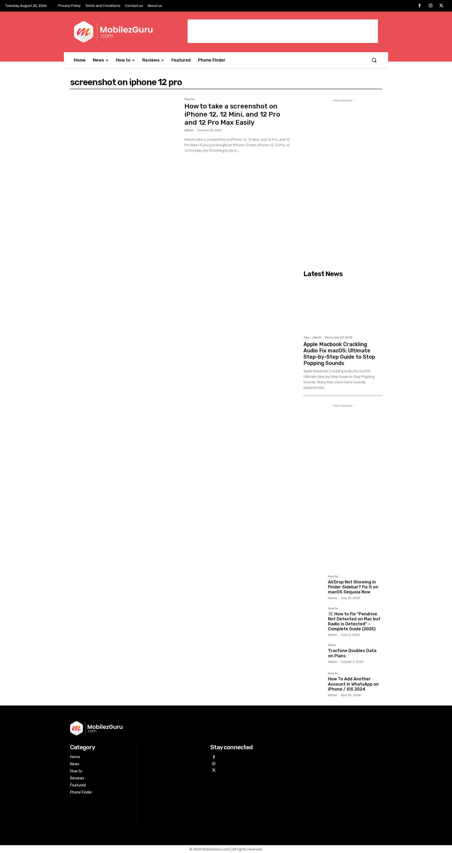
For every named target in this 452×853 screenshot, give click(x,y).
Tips (306, 337)
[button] (374, 60)
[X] (441, 6)
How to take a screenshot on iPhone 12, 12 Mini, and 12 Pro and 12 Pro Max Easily (232, 114)
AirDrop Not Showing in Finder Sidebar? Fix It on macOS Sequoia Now (353, 586)
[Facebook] (419, 6)
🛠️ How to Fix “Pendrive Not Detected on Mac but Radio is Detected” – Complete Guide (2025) (354, 621)
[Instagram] (430, 6)
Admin (189, 130)
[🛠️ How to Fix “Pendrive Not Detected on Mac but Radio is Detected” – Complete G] (313, 617)
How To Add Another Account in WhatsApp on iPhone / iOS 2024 (353, 683)
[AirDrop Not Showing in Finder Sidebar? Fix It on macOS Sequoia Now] (313, 585)
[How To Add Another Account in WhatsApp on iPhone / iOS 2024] (313, 682)
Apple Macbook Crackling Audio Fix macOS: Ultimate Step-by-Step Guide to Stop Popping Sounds (339, 353)
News (332, 645)
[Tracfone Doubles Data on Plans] (313, 654)
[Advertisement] (283, 31)
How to (189, 99)
